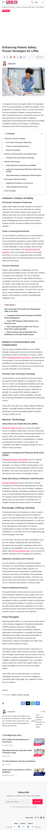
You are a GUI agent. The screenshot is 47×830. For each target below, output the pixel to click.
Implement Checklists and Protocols (19, 183)
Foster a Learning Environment (17, 146)
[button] (4, 2)
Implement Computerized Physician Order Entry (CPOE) (23, 170)
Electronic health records (11, 428)
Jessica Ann (12, 63)
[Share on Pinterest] (14, 57)
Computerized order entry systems (15, 459)
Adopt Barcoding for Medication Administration (23, 175)
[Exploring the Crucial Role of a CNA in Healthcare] (39, 772)
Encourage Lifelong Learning (15, 179)
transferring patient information (18, 358)
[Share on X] (10, 57)
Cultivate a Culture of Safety (14, 138)
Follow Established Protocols (17, 187)
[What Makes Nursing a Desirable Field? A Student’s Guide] (39, 752)
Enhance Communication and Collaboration (20, 154)
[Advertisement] (23, 28)
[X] (38, 817)
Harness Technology (12, 161)
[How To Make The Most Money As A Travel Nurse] (39, 741)
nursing (26, 695)
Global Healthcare (39, 774)
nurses (19, 695)
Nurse (14, 695)
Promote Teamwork (13, 150)
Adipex (33, 721)
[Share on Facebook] (7, 57)
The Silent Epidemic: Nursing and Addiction (19, 761)
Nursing (6, 10)
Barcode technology (10, 483)
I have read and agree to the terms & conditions (24, 807)
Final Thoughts (10, 191)
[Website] (42, 711)
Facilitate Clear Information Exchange (20, 158)
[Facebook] (44, 711)
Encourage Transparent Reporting (18, 142)
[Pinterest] (41, 817)
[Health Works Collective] (11, 2)
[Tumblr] (44, 817)
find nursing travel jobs (21, 551)
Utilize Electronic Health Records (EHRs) (21, 165)
